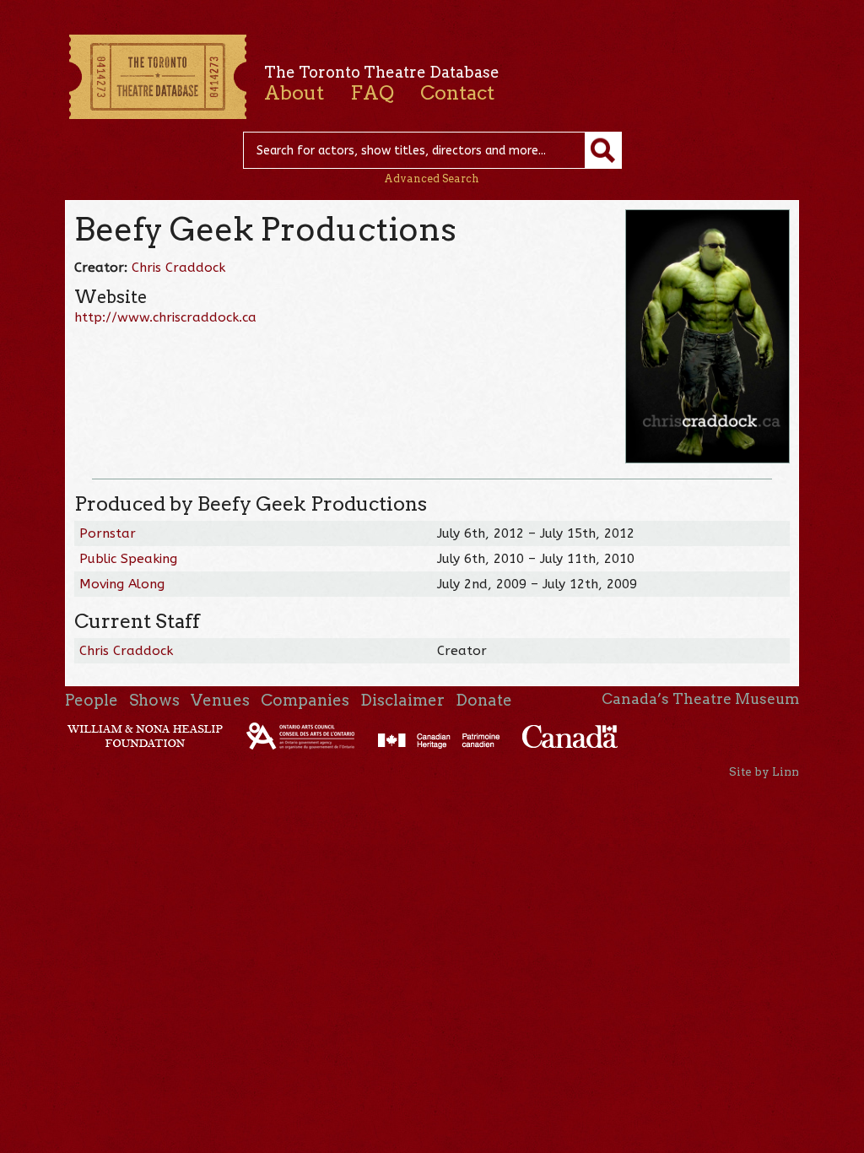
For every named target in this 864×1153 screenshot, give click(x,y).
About (294, 93)
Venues (220, 700)
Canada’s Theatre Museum (700, 698)
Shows (154, 700)
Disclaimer (402, 700)
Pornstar (107, 533)
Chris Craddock (178, 267)
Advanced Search (431, 178)
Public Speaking (128, 558)
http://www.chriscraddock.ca (165, 317)
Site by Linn (764, 771)
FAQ (372, 93)
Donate (484, 700)
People (91, 700)
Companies (305, 700)
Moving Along (122, 584)
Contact (457, 93)
